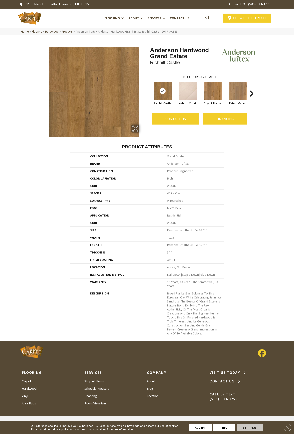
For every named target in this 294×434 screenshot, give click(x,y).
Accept (200, 427)
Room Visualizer (95, 403)
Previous (148, 88)
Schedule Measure (97, 388)
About (133, 18)
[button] (122, 18)
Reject (224, 427)
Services (154, 18)
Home (25, 31)
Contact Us (179, 18)
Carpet (26, 381)
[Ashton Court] (188, 91)
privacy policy (60, 429)
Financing (90, 396)
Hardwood (52, 31)
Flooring (112, 18)
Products (67, 31)
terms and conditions (93, 429)
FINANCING (225, 119)
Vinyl (25, 396)
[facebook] (262, 353)
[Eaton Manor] (238, 91)
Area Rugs (29, 403)
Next (251, 88)
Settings (249, 427)
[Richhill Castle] (163, 91)
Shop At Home (94, 381)
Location (152, 396)
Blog (150, 388)
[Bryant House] (213, 91)
